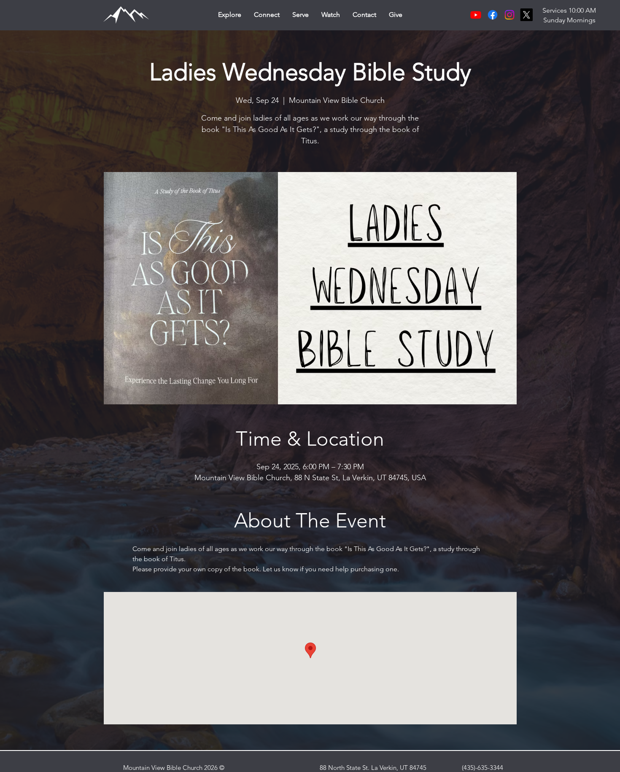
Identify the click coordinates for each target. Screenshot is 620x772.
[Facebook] (492, 14)
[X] (526, 14)
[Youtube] (475, 14)
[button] (230, 14)
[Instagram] (509, 14)
